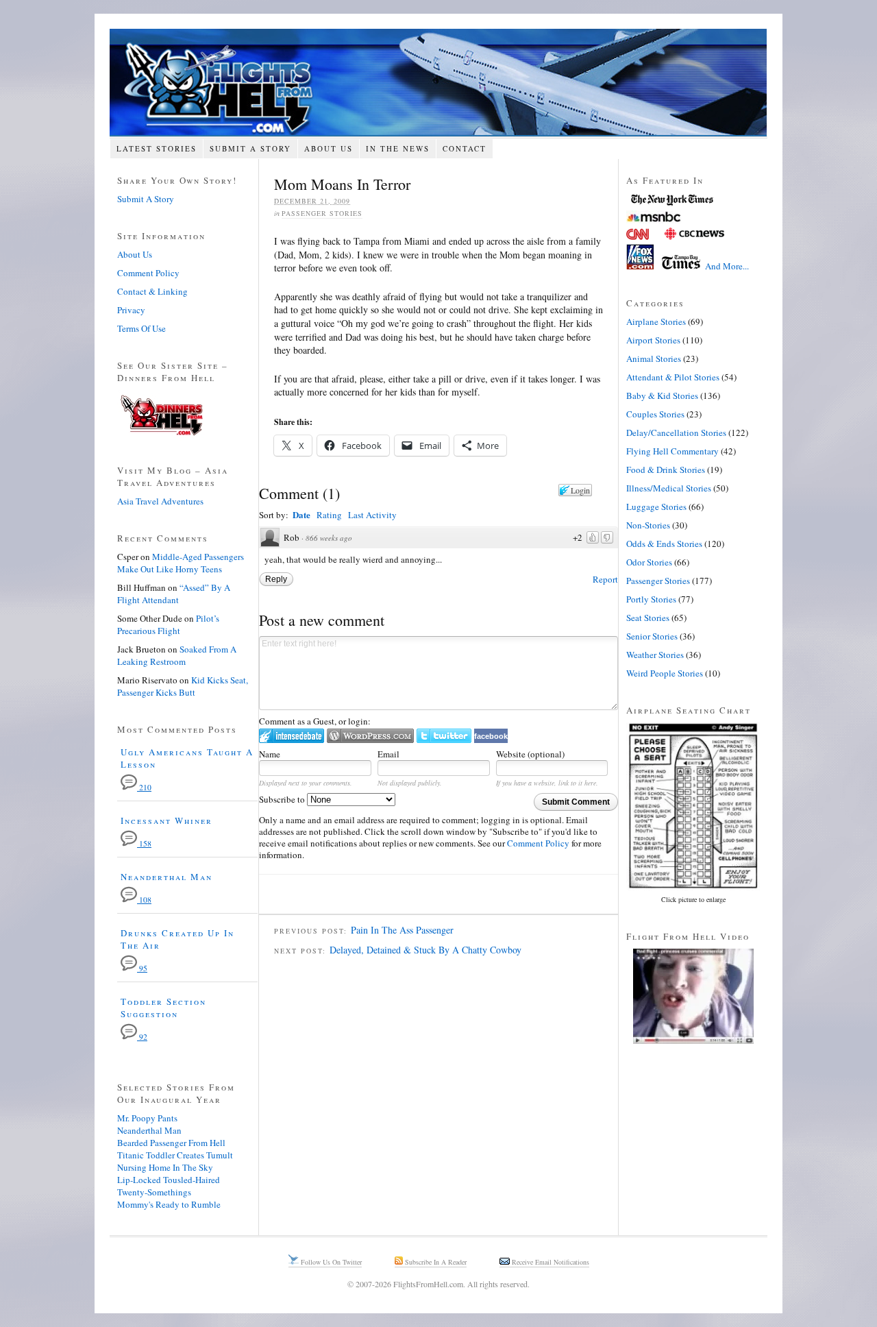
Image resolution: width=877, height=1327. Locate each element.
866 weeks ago (329, 538)
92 (142, 1037)
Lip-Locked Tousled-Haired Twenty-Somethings (168, 1185)
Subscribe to (283, 799)
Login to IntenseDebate (291, 736)
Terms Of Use (141, 328)
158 (144, 843)
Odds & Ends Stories (664, 543)
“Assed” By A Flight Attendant (173, 593)
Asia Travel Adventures (160, 501)
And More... (727, 266)
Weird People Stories (664, 673)
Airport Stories (653, 340)
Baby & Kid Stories (662, 395)
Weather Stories (655, 654)
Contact (464, 148)
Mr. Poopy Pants (147, 1118)
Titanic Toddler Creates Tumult (175, 1155)
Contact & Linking (152, 291)
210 (144, 787)
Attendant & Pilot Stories (672, 377)
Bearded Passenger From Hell (171, 1142)
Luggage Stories (656, 506)
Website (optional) (530, 754)
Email (388, 754)
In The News (398, 148)
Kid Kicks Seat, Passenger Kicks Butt (182, 686)
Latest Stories (156, 148)
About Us (328, 148)
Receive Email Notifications (549, 1262)
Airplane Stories (656, 321)
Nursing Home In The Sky (165, 1167)
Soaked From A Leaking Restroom (176, 655)
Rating (329, 515)
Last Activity (372, 515)
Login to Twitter (444, 736)
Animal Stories (653, 358)
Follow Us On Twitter (330, 1262)
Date (301, 514)
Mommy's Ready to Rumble (169, 1204)
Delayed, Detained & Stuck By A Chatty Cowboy (425, 949)
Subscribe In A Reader (435, 1262)
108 (144, 899)
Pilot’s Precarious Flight (168, 624)
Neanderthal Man (166, 877)
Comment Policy (538, 843)
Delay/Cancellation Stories (676, 432)
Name (269, 754)
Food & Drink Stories (665, 469)
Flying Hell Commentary (672, 451)
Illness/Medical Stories (668, 488)
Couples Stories (655, 414)
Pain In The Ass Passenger (402, 929)
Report (605, 579)
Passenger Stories (322, 213)
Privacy (131, 310)
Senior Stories (652, 636)
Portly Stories (651, 599)
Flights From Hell (438, 82)
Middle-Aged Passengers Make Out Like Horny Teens (180, 562)
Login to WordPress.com (370, 736)
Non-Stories (648, 525)
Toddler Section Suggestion (163, 1007)
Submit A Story (250, 148)
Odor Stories (649, 562)
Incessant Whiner (166, 820)
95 (142, 968)
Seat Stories (647, 617)
